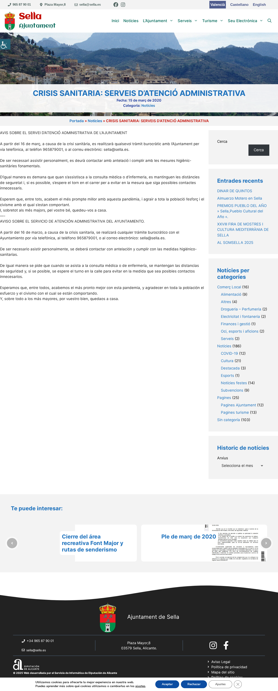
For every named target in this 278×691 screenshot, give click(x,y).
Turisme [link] (209, 20)
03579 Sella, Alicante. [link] (139, 648)
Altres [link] (226, 302)
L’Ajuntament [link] (155, 20)
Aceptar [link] (167, 684)
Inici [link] (115, 20)
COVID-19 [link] (229, 353)
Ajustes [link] (220, 684)
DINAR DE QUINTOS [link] (234, 191)
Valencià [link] (217, 5)
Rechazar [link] (193, 684)
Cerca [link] (259, 150)
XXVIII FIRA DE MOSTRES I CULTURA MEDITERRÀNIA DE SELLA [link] (243, 229)
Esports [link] (227, 375)
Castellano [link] (239, 5)
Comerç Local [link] (229, 287)
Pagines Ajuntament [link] (238, 405)
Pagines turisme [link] (235, 412)
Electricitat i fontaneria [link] (240, 316)
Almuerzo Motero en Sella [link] (239, 198)
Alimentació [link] (231, 294)
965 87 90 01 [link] (22, 4)
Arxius (222, 458)
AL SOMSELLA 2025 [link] (235, 242)
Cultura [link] (227, 361)
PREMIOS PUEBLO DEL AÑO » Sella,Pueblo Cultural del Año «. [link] (242, 211)
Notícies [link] (131, 20)
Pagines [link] (224, 398)
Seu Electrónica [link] (242, 20)
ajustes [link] (140, 686)
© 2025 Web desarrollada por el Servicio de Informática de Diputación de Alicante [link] (65, 673)
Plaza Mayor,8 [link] (55, 4)
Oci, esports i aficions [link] (239, 331)
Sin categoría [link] (228, 420)
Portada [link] (77, 121)
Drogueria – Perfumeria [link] (241, 309)
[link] (5, 44)
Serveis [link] (185, 20)
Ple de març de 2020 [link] (188, 536)
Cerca (222, 141)
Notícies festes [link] (234, 383)
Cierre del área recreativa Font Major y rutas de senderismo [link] (92, 543)
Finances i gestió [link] (235, 324)
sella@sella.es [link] (90, 4)
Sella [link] (30, 16)
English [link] (259, 5)
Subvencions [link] (232, 390)
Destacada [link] (230, 368)
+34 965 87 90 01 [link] (40, 641)
